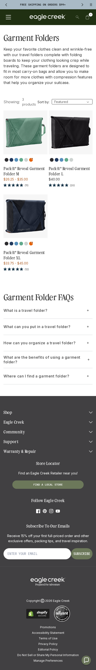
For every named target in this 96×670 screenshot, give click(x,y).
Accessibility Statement (48, 633)
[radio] (6, 160)
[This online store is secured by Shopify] (38, 617)
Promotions (48, 627)
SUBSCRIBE (81, 554)
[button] (87, 17)
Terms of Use (48, 638)
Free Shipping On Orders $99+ (43, 4)
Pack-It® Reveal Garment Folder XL (24, 255)
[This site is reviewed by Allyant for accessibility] (62, 620)
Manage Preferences (48, 660)
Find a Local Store (48, 484)
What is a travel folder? (25, 310)
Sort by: (43, 102)
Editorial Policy (48, 649)
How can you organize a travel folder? (39, 343)
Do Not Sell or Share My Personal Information (48, 655)
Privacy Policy (48, 644)
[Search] (77, 17)
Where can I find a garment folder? (36, 376)
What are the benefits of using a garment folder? (41, 359)
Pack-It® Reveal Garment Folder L (69, 171)
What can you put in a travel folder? (37, 326)
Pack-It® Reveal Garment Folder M (24, 171)
